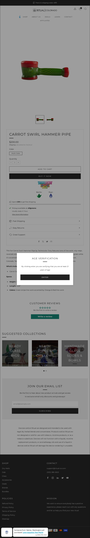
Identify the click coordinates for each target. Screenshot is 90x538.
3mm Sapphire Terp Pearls (33, 532)
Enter (45, 277)
